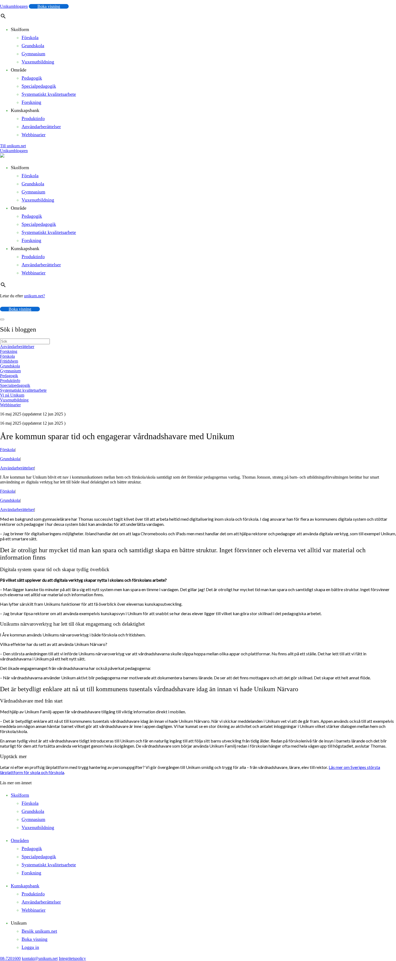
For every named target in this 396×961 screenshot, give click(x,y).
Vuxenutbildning (38, 61)
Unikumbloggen (14, 6)
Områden (20, 840)
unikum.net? (34, 296)
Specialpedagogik (39, 86)
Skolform (20, 795)
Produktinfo (33, 118)
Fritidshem (9, 361)
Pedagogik (32, 78)
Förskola (30, 37)
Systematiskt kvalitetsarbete (49, 94)
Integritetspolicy (72, 958)
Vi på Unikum (12, 395)
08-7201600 (10, 958)
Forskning (31, 102)
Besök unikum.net (39, 931)
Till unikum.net (13, 146)
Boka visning (48, 6)
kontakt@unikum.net (40, 958)
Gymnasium (33, 53)
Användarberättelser (41, 126)
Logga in (30, 947)
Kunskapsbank (25, 885)
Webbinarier (34, 134)
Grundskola (33, 45)
